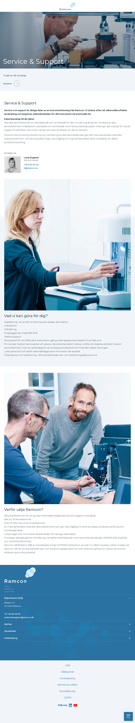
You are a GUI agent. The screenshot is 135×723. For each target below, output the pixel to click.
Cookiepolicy (67, 678)
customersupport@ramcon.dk (19, 617)
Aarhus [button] (8, 624)
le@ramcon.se (31, 168)
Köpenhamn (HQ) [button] (13, 598)
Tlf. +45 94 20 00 (12, 614)
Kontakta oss (67, 691)
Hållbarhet (67, 671)
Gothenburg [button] (10, 638)
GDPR (67, 697)
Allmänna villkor (67, 684)
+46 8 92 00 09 (31, 164)
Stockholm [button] (10, 631)
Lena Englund (31, 157)
